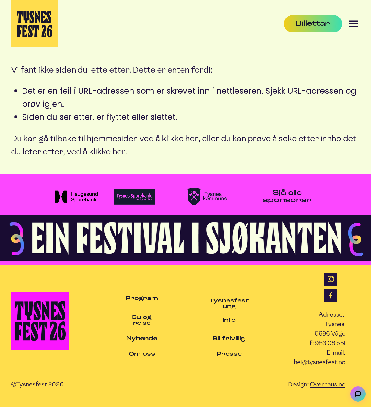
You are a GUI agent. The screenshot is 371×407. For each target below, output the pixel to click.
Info (229, 320)
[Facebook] (330, 295)
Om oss (142, 354)
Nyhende (141, 339)
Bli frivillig (229, 339)
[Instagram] (330, 279)
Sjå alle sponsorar (287, 196)
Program (142, 298)
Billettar (313, 23)
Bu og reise (142, 320)
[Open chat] (358, 394)
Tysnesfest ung (229, 303)
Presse (229, 354)
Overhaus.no (327, 384)
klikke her (180, 138)
